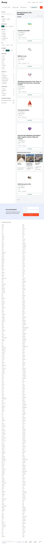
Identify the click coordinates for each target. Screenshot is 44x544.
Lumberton (23, 278)
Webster (23, 511)
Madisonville (24, 281)
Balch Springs (4, 252)
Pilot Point (23, 362)
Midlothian (23, 313)
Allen (2, 231)
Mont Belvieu (24, 323)
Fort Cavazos (3, 430)
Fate (2, 421)
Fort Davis (3, 432)
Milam (23, 314)
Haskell (3, 487)
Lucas (23, 275)
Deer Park (3, 384)
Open (3, 26)
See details (30, 40)
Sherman (23, 452)
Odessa (23, 349)
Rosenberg (24, 417)
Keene (3, 532)
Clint (2, 342)
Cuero (2, 375)
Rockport (23, 411)
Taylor (23, 475)
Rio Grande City (24, 404)
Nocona (23, 343)
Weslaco (23, 513)
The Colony (24, 484)
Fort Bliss (3, 429)
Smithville (23, 456)
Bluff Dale (3, 275)
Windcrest (23, 526)
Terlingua (23, 478)
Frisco (2, 442)
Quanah (23, 391)
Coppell (3, 363)
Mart (23, 294)
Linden (23, 262)
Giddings (3, 453)
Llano (23, 268)
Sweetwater (24, 474)
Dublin (2, 400)
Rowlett (23, 421)
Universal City (24, 491)
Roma (23, 416)
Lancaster (23, 249)
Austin (3, 250)
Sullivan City (24, 469)
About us (29, 2)
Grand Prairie (3, 469)
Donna (3, 395)
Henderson (3, 494)
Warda (23, 506)
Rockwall (23, 414)
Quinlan (23, 392)
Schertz (23, 445)
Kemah (3, 535)
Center (3, 324)
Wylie (23, 533)
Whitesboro (24, 519)
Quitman (23, 395)
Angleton (3, 239)
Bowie (2, 281)
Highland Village (4, 498)
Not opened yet (11, 26)
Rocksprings (24, 413)
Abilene (3, 224)
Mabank (23, 279)
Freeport (3, 439)
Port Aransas (24, 371)
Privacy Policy (19, 541)
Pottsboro (23, 385)
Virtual (3, 50)
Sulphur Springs (24, 471)
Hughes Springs (4, 506)
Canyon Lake (3, 314)
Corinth (3, 366)
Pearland (23, 356)
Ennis (2, 416)
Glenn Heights (4, 459)
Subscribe (41, 2)
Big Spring (3, 272)
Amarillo (3, 234)
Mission (23, 318)
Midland (23, 311)
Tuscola (23, 488)
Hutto (2, 513)
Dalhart (3, 378)
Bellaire (3, 265)
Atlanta (3, 247)
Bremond (3, 285)
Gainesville (3, 445)
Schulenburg (24, 446)
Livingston (23, 266)
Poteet (23, 384)
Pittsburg (23, 363)
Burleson (3, 304)
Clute (2, 343)
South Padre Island (25, 459)
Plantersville (24, 368)
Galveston (3, 446)
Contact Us (40, 542)
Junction (3, 527)
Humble (3, 507)
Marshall (23, 292)
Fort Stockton (4, 433)
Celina (2, 323)
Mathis (23, 297)
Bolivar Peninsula (4, 278)
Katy (2, 530)
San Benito (23, 432)
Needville (23, 337)
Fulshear (3, 443)
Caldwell (3, 308)
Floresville (3, 424)
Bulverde (3, 301)
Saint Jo (23, 426)
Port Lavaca (24, 375)
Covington (3, 371)
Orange (23, 350)
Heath (2, 490)
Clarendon (3, 334)
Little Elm (23, 263)
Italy (2, 520)
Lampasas (23, 247)
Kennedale (3, 536)
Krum (23, 236)
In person (7, 50)
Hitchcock (3, 500)
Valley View (23, 497)
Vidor (23, 501)
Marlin (23, 291)
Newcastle (23, 342)
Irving (2, 519)
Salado (23, 427)
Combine (3, 355)
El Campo (3, 410)
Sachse (23, 424)
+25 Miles (8, 7)
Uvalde (23, 494)
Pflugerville (24, 359)
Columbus (3, 352)
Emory (2, 414)
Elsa (2, 413)
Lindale (23, 260)
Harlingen (3, 485)
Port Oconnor (24, 378)
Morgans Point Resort (25, 327)
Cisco (2, 333)
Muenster (23, 330)
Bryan (2, 294)
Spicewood (24, 462)
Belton (3, 268)
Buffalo (3, 297)
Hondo (3, 501)
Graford (3, 465)
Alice (2, 230)
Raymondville (24, 397)
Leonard (23, 256)
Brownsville (3, 291)
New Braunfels (24, 339)
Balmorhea (3, 253)
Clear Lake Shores (4, 337)
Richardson (24, 401)
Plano (23, 366)
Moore (23, 326)
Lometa (23, 269)
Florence (3, 423)
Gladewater (3, 456)
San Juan (23, 436)
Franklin (3, 436)
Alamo (2, 227)
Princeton (23, 388)
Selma (23, 449)
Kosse (23, 233)
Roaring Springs (24, 407)
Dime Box (3, 394)
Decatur (3, 382)
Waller (23, 504)
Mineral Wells (24, 317)
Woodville (23, 530)
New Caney (24, 340)
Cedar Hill (3, 320)
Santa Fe (23, 443)
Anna (2, 240)
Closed (6, 26)
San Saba (23, 439)
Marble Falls (24, 289)
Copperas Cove (4, 365)
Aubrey (3, 249)
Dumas (3, 401)
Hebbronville (3, 491)
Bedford (3, 260)
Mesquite (23, 308)
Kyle (22, 237)
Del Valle (3, 387)
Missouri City (24, 320)
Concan (3, 359)
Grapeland (3, 472)
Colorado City (4, 350)
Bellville (3, 266)
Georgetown (3, 452)
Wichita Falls (24, 523)
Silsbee (23, 455)
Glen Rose (3, 458)
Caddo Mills (3, 307)
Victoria (23, 500)
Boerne (3, 276)
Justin (2, 529)
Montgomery (24, 324)
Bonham (3, 279)
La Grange (23, 239)
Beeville (3, 263)
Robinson (23, 408)
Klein (23, 230)
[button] (7, 24)
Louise (23, 272)
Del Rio (3, 385)
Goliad (3, 462)
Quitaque (23, 394)
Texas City (23, 482)
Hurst (2, 511)
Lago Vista (23, 243)
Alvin (2, 233)
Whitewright (24, 520)
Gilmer (3, 455)
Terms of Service (35, 542)
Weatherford (24, 510)
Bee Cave (3, 262)
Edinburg (3, 408)
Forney (3, 427)
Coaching (33, 2)
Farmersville (3, 420)
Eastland (3, 407)
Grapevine (3, 474)
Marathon (23, 288)
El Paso (3, 411)
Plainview (23, 365)
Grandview (3, 471)
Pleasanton (24, 369)
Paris (23, 353)
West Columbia (24, 516)
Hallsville (3, 478)
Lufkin (23, 276)
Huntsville (3, 510)
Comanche (3, 353)
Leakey (23, 253)
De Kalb (3, 381)
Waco (23, 503)
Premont (23, 387)
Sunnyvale (23, 472)
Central (3, 326)
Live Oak (23, 265)
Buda (2, 295)
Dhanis (3, 392)
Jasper (3, 523)
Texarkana (23, 481)
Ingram (3, 516)
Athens (3, 246)
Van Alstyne (24, 498)
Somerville (23, 458)
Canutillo (3, 311)
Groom (3, 475)
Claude (3, 336)
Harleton (3, 484)
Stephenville (24, 465)
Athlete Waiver (30, 542)
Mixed (12, 50)
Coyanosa (3, 372)
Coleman (3, 346)
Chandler (3, 327)
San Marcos (24, 437)
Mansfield (23, 285)
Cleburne (3, 339)
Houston (3, 503)
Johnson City (3, 526)
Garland (3, 449)
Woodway (23, 532)
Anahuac (3, 236)
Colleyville (3, 349)
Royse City (23, 423)
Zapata (23, 536)
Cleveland (3, 340)
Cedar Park (3, 321)
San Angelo (24, 429)
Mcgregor (23, 301)
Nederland (23, 336)
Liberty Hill (23, 259)
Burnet (3, 305)
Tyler (23, 490)
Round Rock (24, 420)
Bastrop (3, 256)
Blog (37, 2)
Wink (23, 529)
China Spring (3, 330)
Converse (3, 362)
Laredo (23, 250)
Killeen (23, 227)
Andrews (3, 237)
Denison (3, 388)
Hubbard (3, 504)
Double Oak (3, 397)
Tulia (23, 487)
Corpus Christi (4, 368)
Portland (23, 381)
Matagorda (24, 295)
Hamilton (3, 481)
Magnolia (23, 282)
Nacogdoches (24, 333)
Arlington (3, 244)
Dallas (2, 379)
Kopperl (23, 231)
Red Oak (23, 398)
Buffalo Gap (3, 298)
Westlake (23, 517)
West (23, 514)
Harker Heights (4, 482)
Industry (3, 514)
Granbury (3, 468)
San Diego (23, 433)
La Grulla (23, 240)
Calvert (3, 310)
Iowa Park (3, 517)
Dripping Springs (4, 398)
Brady (2, 282)
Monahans (23, 321)
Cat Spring (3, 318)
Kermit (23, 224)
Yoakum (23, 535)
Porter (23, 379)
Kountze (23, 234)
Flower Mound (4, 426)
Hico (2, 497)
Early (2, 404)
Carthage (3, 317)
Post (23, 382)
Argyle (3, 243)
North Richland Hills (25, 346)
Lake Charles (24, 244)
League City (24, 252)
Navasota (23, 334)
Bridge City (3, 288)
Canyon (3, 313)
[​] (35, 16)
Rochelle (23, 410)
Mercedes (23, 305)
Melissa (23, 304)
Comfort (3, 356)
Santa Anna (24, 442)
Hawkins (3, 488)
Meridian (23, 307)
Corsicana (3, 369)
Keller (2, 533)
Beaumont (3, 259)
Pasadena (23, 355)
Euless (3, 417)
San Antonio (24, 430)
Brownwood (3, 292)
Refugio (23, 400)
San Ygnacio (24, 440)
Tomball (23, 485)
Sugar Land (23, 468)
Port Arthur (23, 372)
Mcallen (23, 298)
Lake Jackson (24, 246)
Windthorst (24, 527)
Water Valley (24, 507)
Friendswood (3, 440)
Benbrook (3, 269)
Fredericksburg (4, 437)
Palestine (23, 352)
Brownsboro (3, 289)
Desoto (3, 391)
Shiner (23, 453)
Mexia (23, 310)
